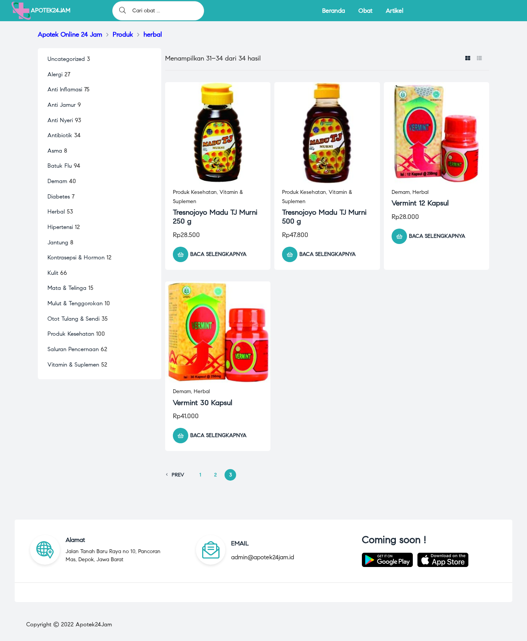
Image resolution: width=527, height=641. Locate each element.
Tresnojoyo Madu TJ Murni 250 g (215, 216)
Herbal (420, 192)
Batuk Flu (59, 165)
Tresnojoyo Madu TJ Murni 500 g (324, 216)
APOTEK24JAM (50, 10)
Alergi (54, 74)
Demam (401, 192)
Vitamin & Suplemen (73, 364)
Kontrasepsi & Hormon (76, 257)
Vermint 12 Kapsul (420, 203)
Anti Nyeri (60, 120)
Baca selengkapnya (218, 254)
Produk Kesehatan (195, 192)
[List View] (479, 59)
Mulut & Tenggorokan (75, 303)
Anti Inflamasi (64, 89)
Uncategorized (66, 59)
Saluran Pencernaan (73, 349)
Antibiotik (59, 135)
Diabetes (58, 196)
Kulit (52, 272)
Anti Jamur (61, 104)
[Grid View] (468, 59)
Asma (54, 150)
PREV (178, 475)
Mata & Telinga (66, 287)
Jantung (57, 242)
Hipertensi (60, 227)
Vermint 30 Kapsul (202, 402)
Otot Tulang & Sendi (73, 318)
